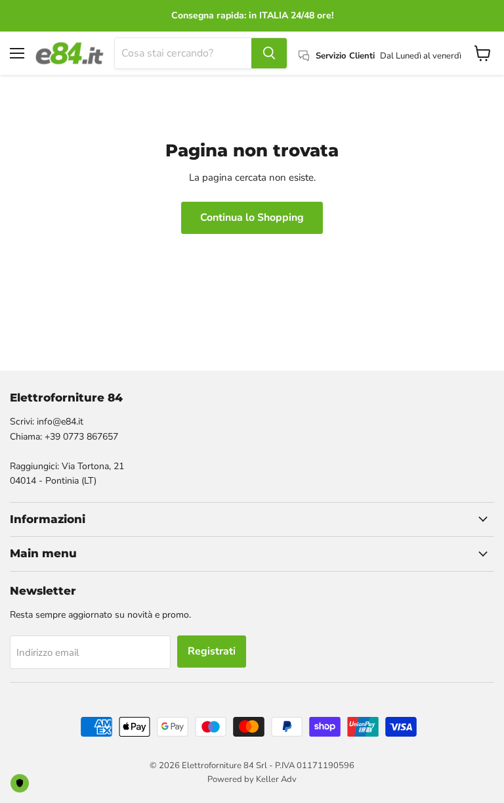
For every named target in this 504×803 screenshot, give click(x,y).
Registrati (212, 651)
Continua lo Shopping (252, 217)
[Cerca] (269, 53)
